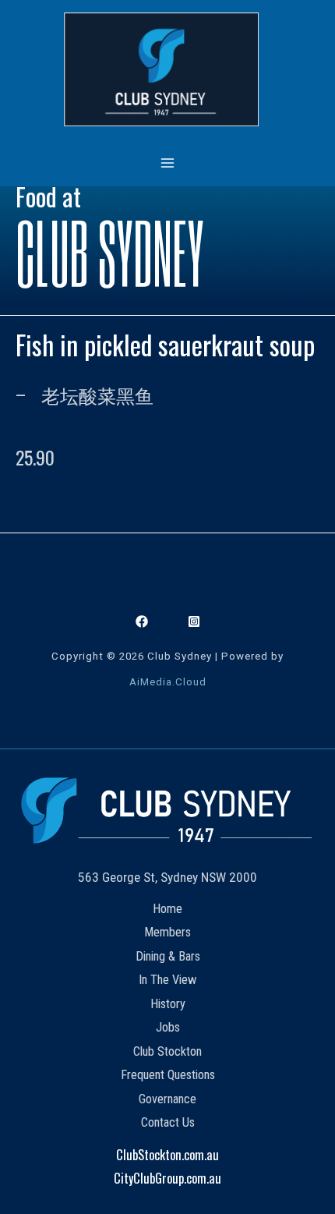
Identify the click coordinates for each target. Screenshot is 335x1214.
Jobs (168, 1027)
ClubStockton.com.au (167, 1154)
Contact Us (168, 1122)
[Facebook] (141, 621)
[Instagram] (194, 621)
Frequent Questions (168, 1074)
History (167, 1003)
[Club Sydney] (161, 69)
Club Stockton (167, 1051)
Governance (167, 1099)
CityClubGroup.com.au (167, 1177)
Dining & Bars (168, 956)
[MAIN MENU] (167, 162)
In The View (167, 979)
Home (167, 908)
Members (167, 932)
